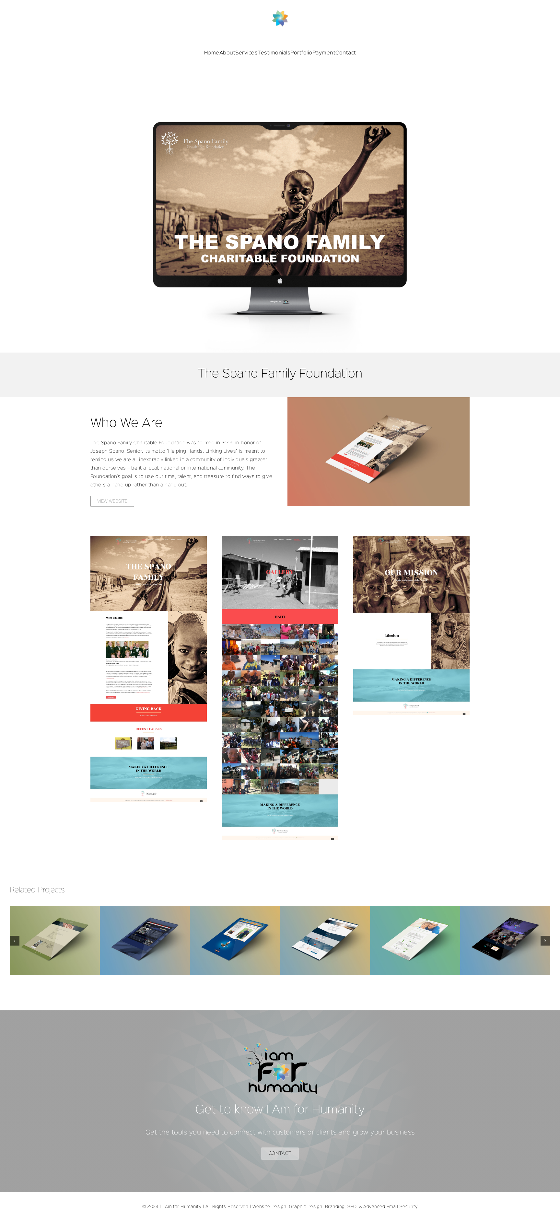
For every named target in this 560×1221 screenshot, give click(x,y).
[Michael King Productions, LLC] (505, 940)
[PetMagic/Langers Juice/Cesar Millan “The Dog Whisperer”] (235, 940)
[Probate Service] (55, 940)
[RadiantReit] (325, 940)
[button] (14, 941)
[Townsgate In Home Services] (415, 940)
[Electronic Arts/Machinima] (145, 940)
